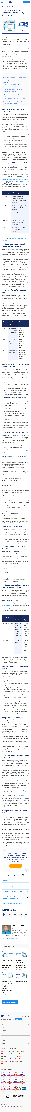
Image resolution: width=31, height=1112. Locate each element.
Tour (3, 1024)
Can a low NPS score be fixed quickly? (13, 891)
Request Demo (15, 866)
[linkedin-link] (25, 1016)
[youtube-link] (28, 1016)
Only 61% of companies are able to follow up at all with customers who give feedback (15, 603)
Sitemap (26, 1104)
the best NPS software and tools (20, 795)
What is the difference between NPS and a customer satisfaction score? (13, 897)
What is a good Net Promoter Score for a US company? (14, 879)
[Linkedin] (4, 914)
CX (7, 6)
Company (4, 1043)
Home (3, 6)
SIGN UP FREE (26, 1)
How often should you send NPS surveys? (14, 886)
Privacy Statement (5, 1106)
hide (12, 75)
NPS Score (4, 123)
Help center (5, 1019)
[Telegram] (26, 914)
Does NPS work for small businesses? (12, 903)
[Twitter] (15, 914)
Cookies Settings (19, 1106)
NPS (12, 6)
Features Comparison (7, 1037)
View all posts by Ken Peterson (10, 938)
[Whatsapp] (20, 914)
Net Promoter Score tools (15, 773)
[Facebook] (9, 914)
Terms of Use (12, 1106)
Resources (4, 1030)
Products (4, 1027)
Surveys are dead (21, 982)
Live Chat (11, 1019)
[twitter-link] (22, 1016)
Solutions (4, 1040)
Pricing (3, 1034)
